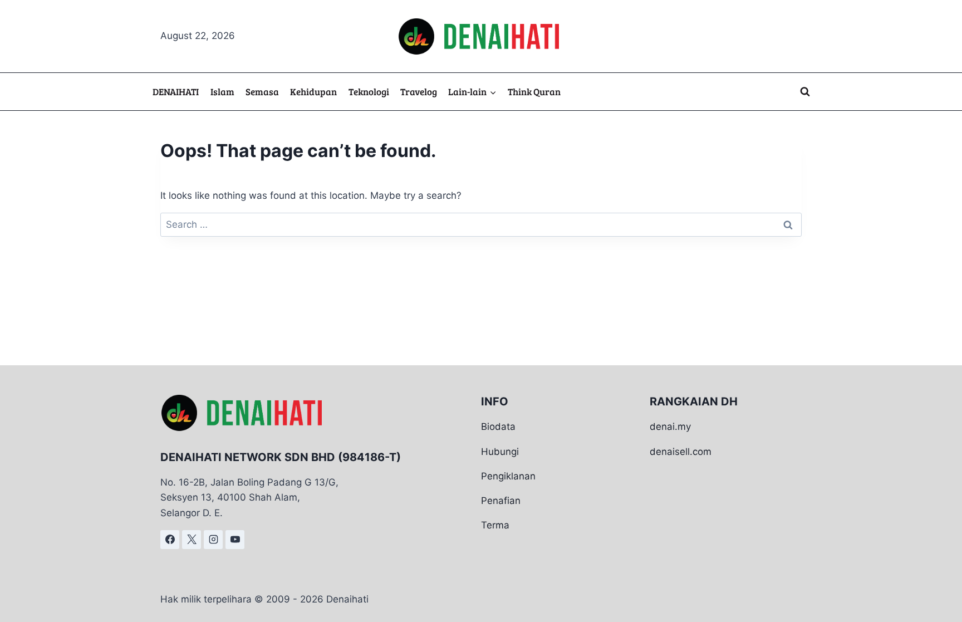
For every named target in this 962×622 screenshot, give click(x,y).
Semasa (262, 91)
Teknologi (369, 91)
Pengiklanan (508, 476)
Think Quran (534, 91)
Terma (495, 525)
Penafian (501, 500)
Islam (222, 91)
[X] (191, 539)
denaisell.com (680, 451)
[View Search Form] (805, 92)
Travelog (418, 91)
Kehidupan (313, 91)
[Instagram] (213, 539)
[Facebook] (169, 539)
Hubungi (500, 451)
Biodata (498, 426)
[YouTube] (234, 539)
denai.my (670, 426)
